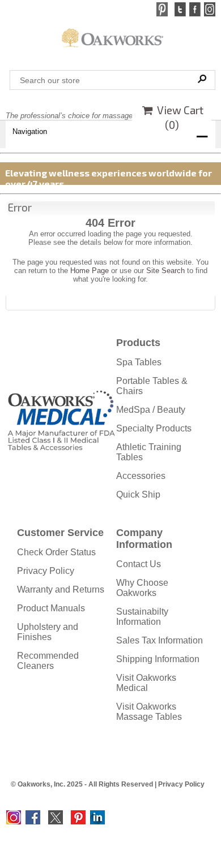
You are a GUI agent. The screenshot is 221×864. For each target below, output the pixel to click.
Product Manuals (51, 608)
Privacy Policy (45, 571)
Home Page (89, 270)
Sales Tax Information (159, 640)
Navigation (29, 131)
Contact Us (138, 564)
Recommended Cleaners (48, 661)
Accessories (140, 476)
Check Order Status (56, 552)
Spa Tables (139, 362)
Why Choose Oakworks (142, 588)
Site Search (165, 270)
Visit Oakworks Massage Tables (149, 712)
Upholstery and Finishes (47, 632)
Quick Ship (138, 494)
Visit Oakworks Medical (146, 683)
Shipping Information (157, 659)
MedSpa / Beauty (150, 409)
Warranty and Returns (60, 589)
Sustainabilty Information (142, 617)
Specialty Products (154, 428)
